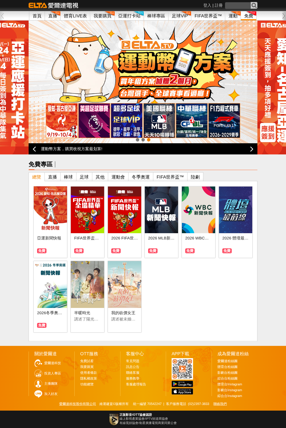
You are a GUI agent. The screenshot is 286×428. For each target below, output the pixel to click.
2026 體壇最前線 (235, 238)
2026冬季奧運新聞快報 (50, 313)
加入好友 (51, 394)
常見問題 (132, 361)
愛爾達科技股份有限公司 (77, 404)
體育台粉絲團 (227, 367)
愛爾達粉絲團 (227, 361)
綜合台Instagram (229, 396)
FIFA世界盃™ (208, 15)
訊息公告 (132, 367)
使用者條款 (88, 372)
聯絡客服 (132, 372)
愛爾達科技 (52, 363)
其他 (100, 177)
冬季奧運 (141, 177)
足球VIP (180, 15)
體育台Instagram (229, 384)
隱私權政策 (88, 378)
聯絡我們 (220, 404)
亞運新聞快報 (49, 238)
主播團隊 (51, 383)
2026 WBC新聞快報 (198, 238)
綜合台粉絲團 (227, 378)
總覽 (36, 177)
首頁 (37, 15)
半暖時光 (82, 313)
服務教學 (132, 378)
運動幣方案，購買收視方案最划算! (71, 149)
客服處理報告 (136, 384)
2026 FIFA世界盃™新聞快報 (124, 238)
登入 (207, 5)
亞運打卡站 (129, 15)
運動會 (118, 177)
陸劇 (195, 177)
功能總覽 (87, 384)
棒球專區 (156, 15)
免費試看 (87, 361)
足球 (84, 177)
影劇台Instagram (229, 390)
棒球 (68, 177)
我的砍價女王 (123, 313)
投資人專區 (52, 373)
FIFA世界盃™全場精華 (87, 238)
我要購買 (102, 15)
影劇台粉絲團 (227, 372)
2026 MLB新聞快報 (161, 238)
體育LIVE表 (75, 15)
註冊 (219, 5)
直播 (52, 177)
